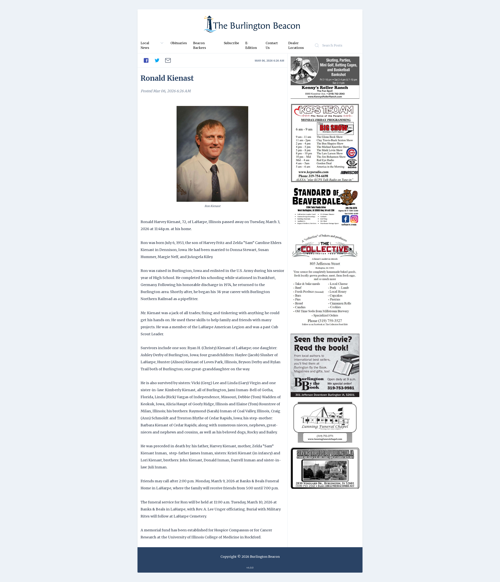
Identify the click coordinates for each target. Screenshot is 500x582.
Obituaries (179, 43)
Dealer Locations (296, 45)
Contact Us (272, 45)
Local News (145, 45)
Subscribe (231, 43)
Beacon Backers (199, 45)
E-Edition (251, 45)
